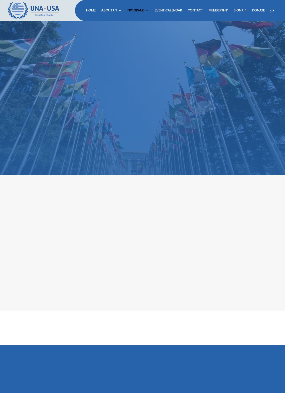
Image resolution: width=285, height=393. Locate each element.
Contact (195, 10)
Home (91, 10)
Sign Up (240, 10)
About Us (109, 10)
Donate (258, 10)
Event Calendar (168, 10)
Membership (218, 10)
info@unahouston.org (59, 373)
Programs (136, 10)
